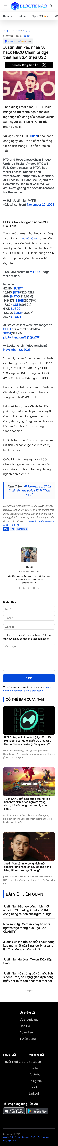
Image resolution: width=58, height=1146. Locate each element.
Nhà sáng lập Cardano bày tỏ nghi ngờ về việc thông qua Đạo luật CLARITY (26, 927)
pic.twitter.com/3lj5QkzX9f (21, 337)
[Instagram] (24, 587)
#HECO (35, 272)
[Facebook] (16, 535)
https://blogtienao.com (29, 571)
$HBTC (14, 296)
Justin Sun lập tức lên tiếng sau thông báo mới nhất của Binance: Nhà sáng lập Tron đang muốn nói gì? (29, 945)
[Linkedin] (29, 587)
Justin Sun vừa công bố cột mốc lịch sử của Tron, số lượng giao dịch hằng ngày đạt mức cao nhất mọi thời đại (28, 977)
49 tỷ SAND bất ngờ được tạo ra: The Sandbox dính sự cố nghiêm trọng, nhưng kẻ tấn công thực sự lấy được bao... (27, 803)
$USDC (16, 308)
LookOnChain (29, 238)
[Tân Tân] (29, 554)
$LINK (18, 312)
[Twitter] (24, 535)
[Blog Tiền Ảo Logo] (29, 6)
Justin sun (22, 529)
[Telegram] (31, 535)
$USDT (18, 288)
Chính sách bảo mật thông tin (16, 1137)
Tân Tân (26, 36)
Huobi (34, 136)
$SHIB (19, 300)
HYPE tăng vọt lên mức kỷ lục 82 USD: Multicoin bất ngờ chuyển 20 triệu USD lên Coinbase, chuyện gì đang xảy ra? (28, 741)
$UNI (16, 304)
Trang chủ (7, 30)
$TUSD (16, 316)
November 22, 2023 (40, 204)
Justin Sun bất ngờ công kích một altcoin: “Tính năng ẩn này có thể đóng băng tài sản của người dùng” (27, 867)
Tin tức (17, 30)
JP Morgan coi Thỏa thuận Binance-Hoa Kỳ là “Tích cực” (29, 490)
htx (12, 529)
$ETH (16, 292)
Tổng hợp (27, 30)
